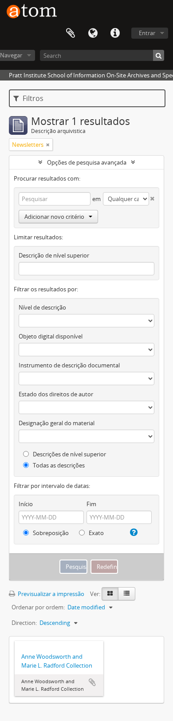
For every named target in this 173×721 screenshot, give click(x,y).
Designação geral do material (56, 423)
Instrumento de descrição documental (69, 365)
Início (26, 504)
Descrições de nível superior (68, 454)
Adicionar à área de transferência (92, 682)
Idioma (93, 33)
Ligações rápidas (115, 33)
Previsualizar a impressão (50, 594)
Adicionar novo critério (54, 217)
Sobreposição (50, 533)
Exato (95, 533)
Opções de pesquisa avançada (86, 162)
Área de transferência (70, 33)
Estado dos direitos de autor (56, 394)
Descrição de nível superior (54, 255)
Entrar (147, 33)
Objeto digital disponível (51, 336)
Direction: (24, 623)
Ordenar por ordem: (38, 607)
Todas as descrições (58, 465)
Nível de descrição (42, 307)
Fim (91, 504)
